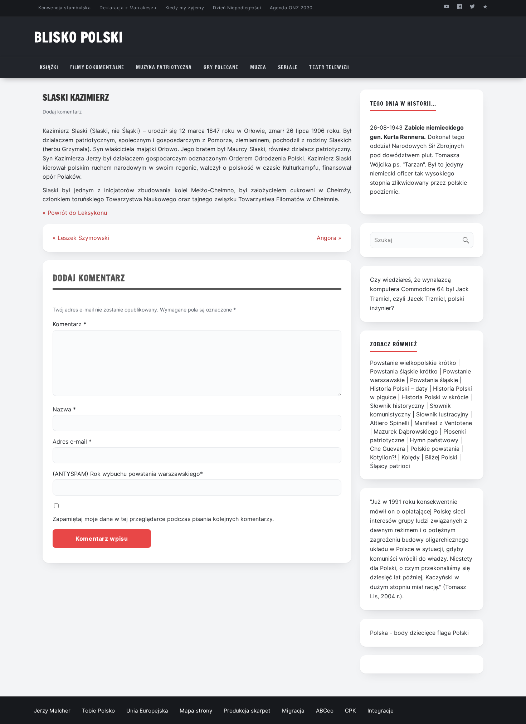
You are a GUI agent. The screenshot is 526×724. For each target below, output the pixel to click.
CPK (350, 710)
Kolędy (410, 457)
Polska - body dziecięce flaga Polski (419, 632)
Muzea (258, 67)
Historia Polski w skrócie (434, 397)
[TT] (472, 6)
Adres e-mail (72, 441)
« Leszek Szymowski (81, 237)
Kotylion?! (383, 457)
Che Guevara (387, 448)
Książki (49, 67)
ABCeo (324, 710)
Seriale (288, 67)
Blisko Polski (78, 37)
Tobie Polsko (98, 710)
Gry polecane (221, 67)
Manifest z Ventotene (443, 422)
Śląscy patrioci (390, 465)
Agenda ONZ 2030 (291, 7)
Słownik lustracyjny (442, 414)
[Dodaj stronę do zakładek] (485, 6)
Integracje (380, 710)
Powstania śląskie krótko (404, 371)
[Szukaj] (467, 238)
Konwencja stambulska (64, 7)
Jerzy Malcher (52, 710)
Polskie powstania (434, 448)
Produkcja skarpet (247, 710)
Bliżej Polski (441, 457)
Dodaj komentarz (62, 112)
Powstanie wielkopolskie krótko (413, 362)
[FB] (459, 6)
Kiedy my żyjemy (184, 7)
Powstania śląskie (434, 379)
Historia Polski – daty (399, 388)
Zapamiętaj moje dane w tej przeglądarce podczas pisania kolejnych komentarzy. (163, 518)
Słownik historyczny (397, 405)
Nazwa (64, 409)
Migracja (293, 710)
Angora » (329, 237)
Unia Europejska (147, 710)
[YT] (446, 6)
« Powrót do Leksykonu (75, 212)
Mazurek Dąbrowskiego (406, 431)
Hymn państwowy (434, 440)
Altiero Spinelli (389, 422)
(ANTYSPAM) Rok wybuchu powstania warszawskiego (128, 473)
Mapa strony (196, 710)
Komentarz (69, 324)
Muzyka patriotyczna (164, 67)
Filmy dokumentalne (97, 67)
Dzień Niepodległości (237, 7)
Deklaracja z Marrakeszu (127, 7)
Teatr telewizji (329, 67)
